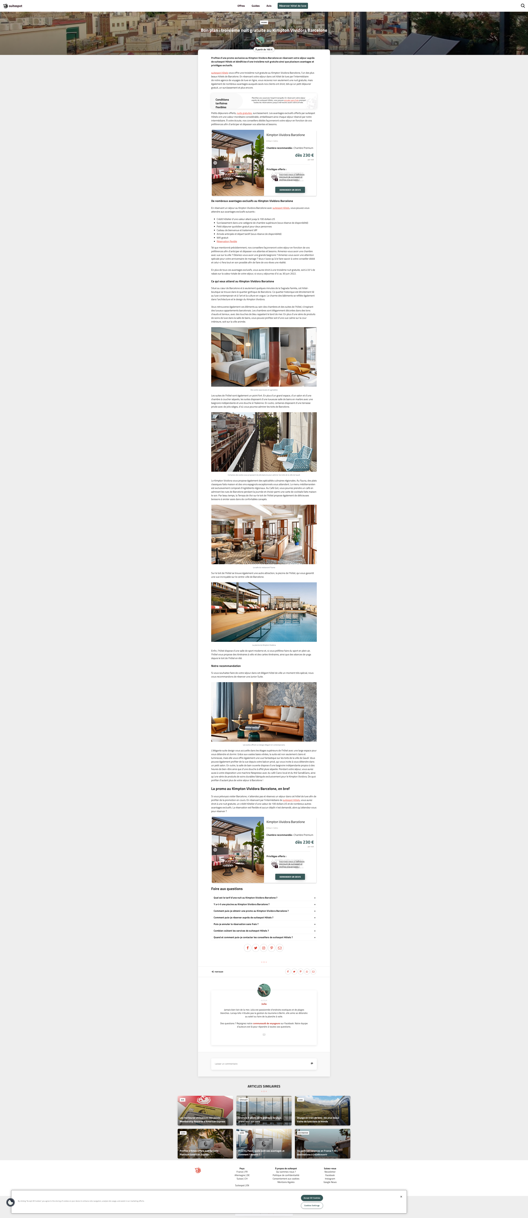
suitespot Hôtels (219, 73)
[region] (209, 1202)
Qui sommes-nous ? (286, 1171)
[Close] (401, 1197)
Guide (300, 1100)
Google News (330, 1182)
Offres (241, 6)
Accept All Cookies (312, 1197)
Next (260, 163)
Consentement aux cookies (286, 1178)
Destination (303, 1133)
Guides (256, 6)
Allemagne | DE (242, 1175)
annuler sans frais (291, 100)
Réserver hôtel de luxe (292, 6)
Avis (268, 6)
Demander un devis (290, 189)
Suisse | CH (242, 1178)
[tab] (264, 898)
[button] (10, 1202)
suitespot (15, 5)
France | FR (242, 1171)
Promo (264, 22)
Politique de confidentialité (286, 1175)
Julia (272, 40)
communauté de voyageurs (266, 1023)
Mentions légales (286, 1182)
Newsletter (330, 1171)
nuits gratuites (244, 113)
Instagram (330, 1178)
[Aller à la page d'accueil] (198, 1172)
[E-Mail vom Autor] (264, 1034)
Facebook (330, 1175)
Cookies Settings (312, 1205)
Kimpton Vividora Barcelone (285, 134)
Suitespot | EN (242, 1185)
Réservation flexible (227, 241)
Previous (215, 163)
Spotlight (244, 1100)
